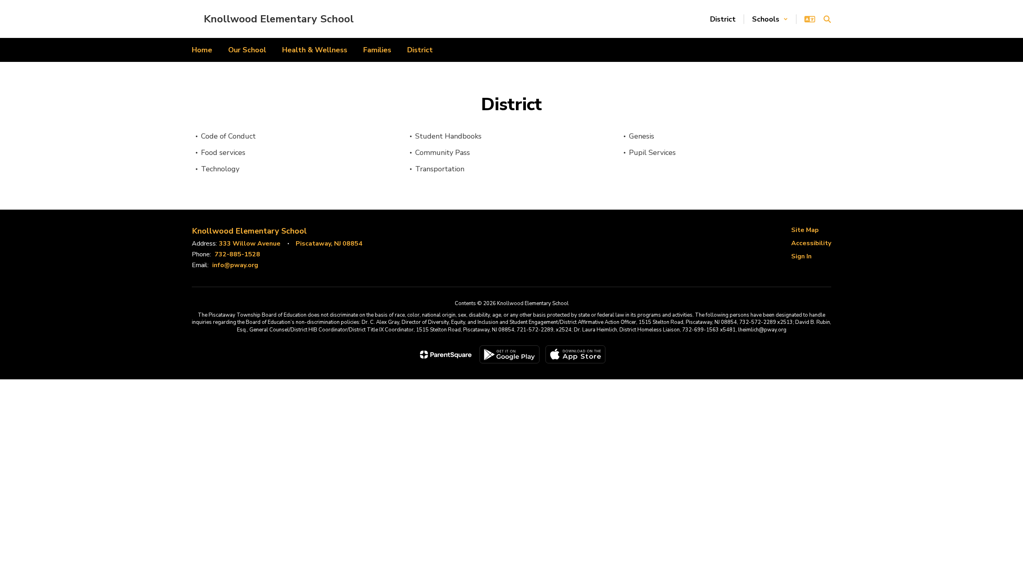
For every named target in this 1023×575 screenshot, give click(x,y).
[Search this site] (827, 19)
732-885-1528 (237, 254)
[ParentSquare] (446, 355)
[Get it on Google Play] (509, 354)
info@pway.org (235, 265)
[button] (770, 19)
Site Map (805, 230)
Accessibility (811, 243)
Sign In (801, 256)
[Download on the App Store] (575, 354)
